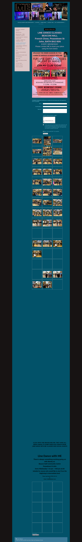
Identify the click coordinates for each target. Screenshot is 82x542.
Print (18, 538)
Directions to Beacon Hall (50, 29)
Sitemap (21, 538)
